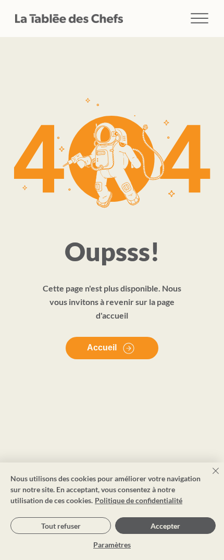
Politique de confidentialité (138, 500)
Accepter (165, 525)
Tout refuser (61, 525)
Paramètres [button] (112, 544)
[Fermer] (209, 477)
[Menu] (199, 18)
